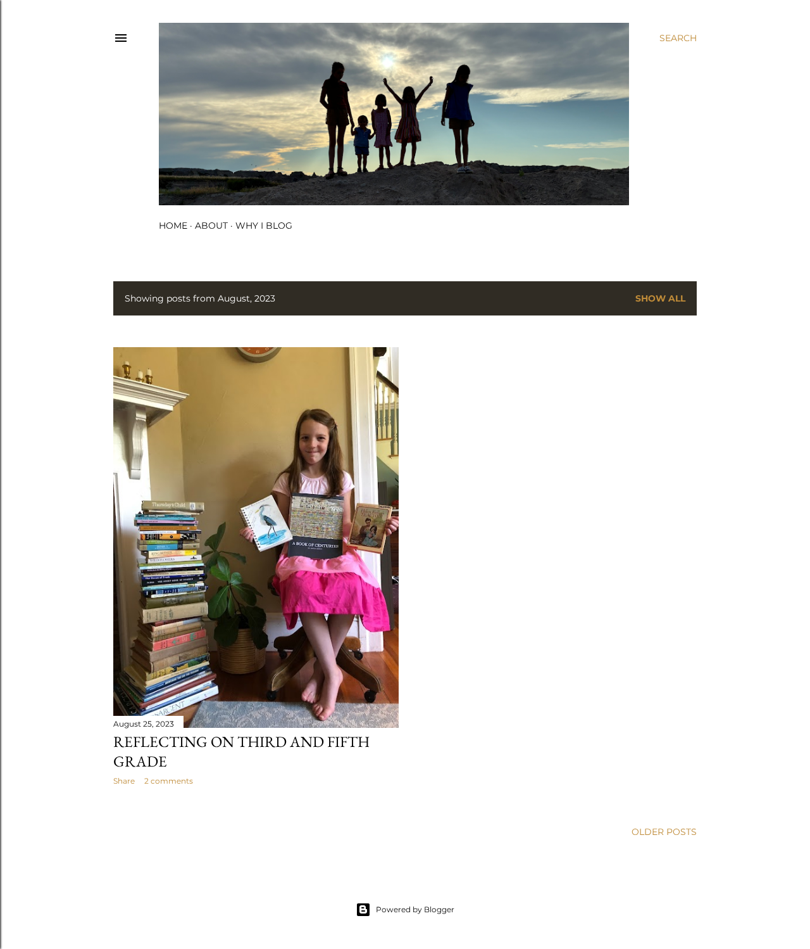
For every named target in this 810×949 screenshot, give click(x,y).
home (173, 225)
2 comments (168, 781)
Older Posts (664, 832)
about (211, 225)
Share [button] (124, 781)
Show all (660, 298)
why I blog (263, 225)
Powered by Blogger (415, 909)
